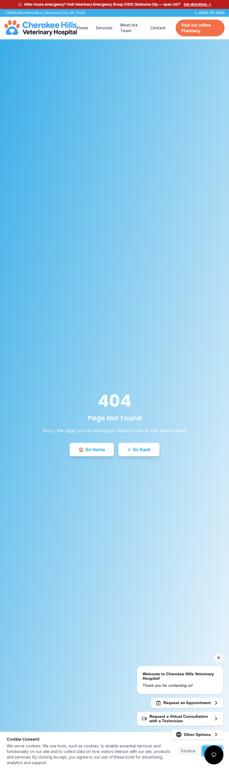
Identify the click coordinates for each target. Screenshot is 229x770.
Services (104, 27)
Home (82, 27)
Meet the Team (129, 28)
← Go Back (139, 449)
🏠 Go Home (91, 449)
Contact (158, 27)
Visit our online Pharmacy (196, 28)
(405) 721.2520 (212, 13)
